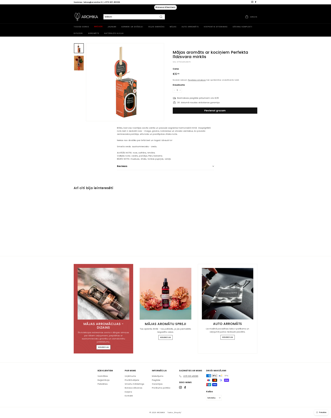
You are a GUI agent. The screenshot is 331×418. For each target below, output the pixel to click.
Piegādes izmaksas (197, 80)
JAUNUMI (112, 27)
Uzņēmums (130, 376)
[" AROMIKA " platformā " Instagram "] (180, 387)
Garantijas (157, 384)
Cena (176, 68)
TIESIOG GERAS (81, 27)
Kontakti (129, 395)
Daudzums (179, 84)
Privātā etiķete (132, 380)
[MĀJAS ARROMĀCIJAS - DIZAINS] (103, 294)
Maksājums (157, 376)
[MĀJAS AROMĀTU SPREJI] (165, 294)
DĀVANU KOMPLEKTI (242, 27)
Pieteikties (103, 384)
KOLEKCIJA (103, 347)
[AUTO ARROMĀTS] (227, 293)
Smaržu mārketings (134, 384)
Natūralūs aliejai (114, 33)
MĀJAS (173, 27)
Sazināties (103, 376)
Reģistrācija (104, 380)
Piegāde (156, 380)
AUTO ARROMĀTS (190, 27)
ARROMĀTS (93, 33)
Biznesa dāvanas (133, 388)
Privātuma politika (161, 388)
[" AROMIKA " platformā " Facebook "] (185, 387)
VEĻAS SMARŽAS (156, 27)
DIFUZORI (78, 33)
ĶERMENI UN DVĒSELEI (132, 27)
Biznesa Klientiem (165, 7)
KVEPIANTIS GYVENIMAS (216, 27)
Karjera (128, 392)
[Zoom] (125, 82)
